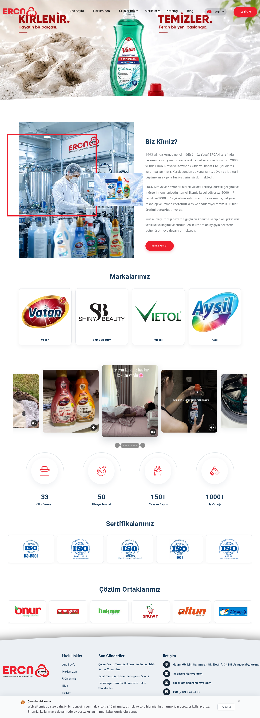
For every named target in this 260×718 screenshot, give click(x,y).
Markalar (151, 11)
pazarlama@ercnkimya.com (192, 683)
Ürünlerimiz (127, 11)
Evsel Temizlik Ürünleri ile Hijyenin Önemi (123, 676)
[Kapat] (239, 701)
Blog (190, 11)
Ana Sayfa (76, 11)
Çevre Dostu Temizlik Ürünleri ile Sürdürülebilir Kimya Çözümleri (127, 667)
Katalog (172, 11)
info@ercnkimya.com (188, 673)
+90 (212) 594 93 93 (186, 692)
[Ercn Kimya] (26, 670)
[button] (215, 12)
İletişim (66, 692)
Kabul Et (226, 707)
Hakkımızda (101, 11)
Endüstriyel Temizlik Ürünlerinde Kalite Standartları (122, 686)
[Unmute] (34, 423)
